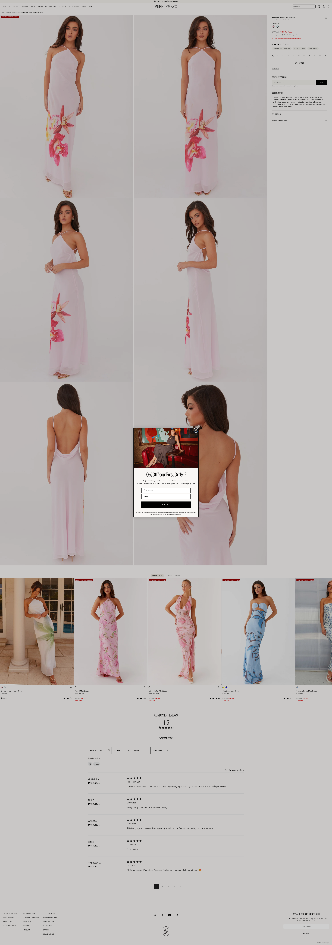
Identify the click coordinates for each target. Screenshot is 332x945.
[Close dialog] (196, 430)
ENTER (166, 504)
